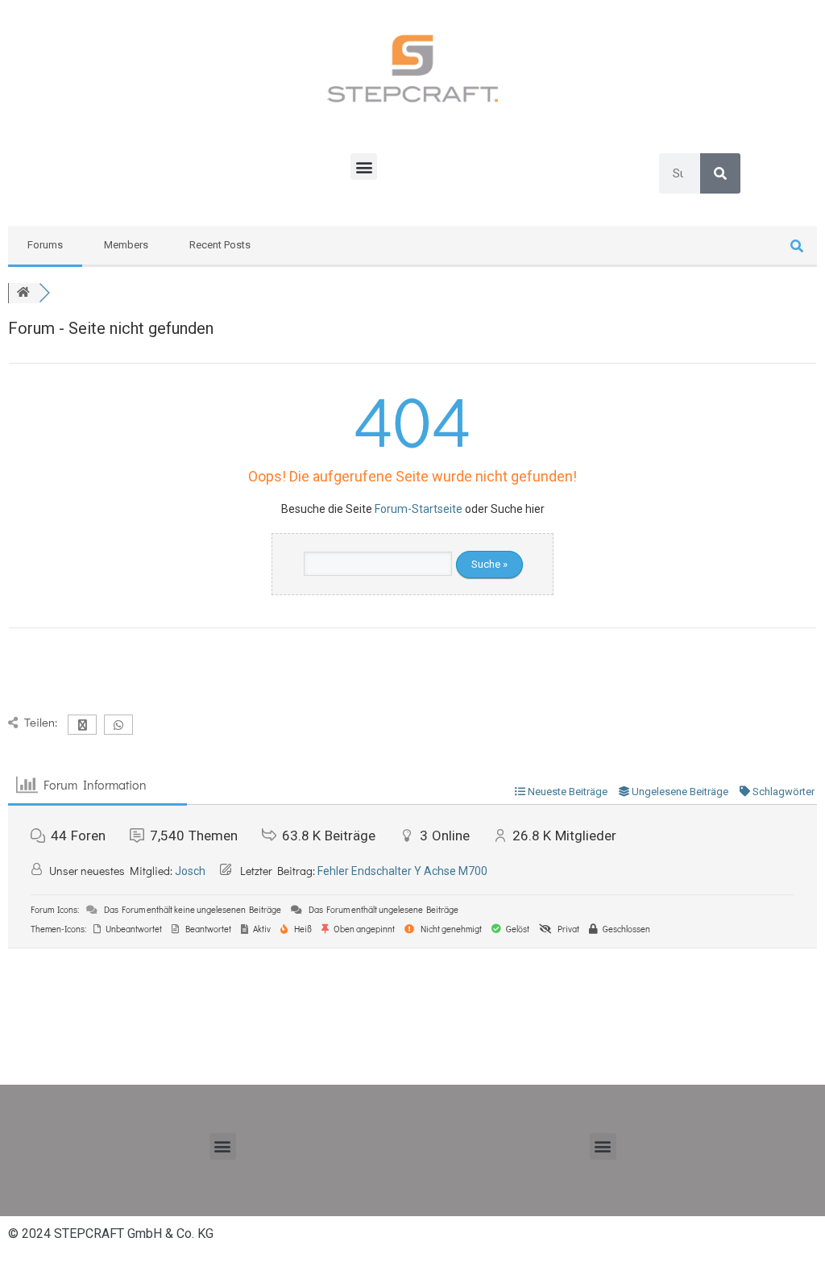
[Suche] (720, 173)
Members (126, 245)
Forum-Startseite (418, 508)
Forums (45, 245)
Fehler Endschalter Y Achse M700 (402, 871)
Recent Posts (220, 245)
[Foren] (23, 293)
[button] (363, 166)
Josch (190, 871)
